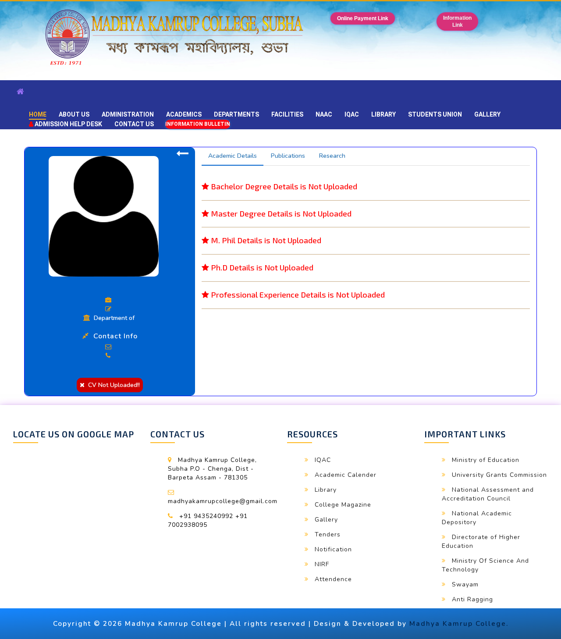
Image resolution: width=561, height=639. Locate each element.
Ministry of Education (485, 460)
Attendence (333, 579)
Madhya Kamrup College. (458, 623)
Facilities (287, 114)
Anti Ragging (472, 599)
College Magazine (343, 505)
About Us (74, 114)
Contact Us (134, 124)
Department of (113, 318)
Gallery (487, 114)
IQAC (351, 114)
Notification (333, 549)
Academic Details (232, 156)
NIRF (322, 564)
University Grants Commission (499, 475)
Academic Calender (345, 475)
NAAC (324, 114)
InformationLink (457, 21)
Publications (288, 156)
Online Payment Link (362, 18)
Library (383, 114)
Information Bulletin (197, 124)
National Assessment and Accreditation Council (488, 494)
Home (37, 114)
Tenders (328, 534)
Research (332, 156)
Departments (236, 114)
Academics (184, 114)
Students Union (435, 114)
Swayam (465, 584)
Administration (128, 114)
